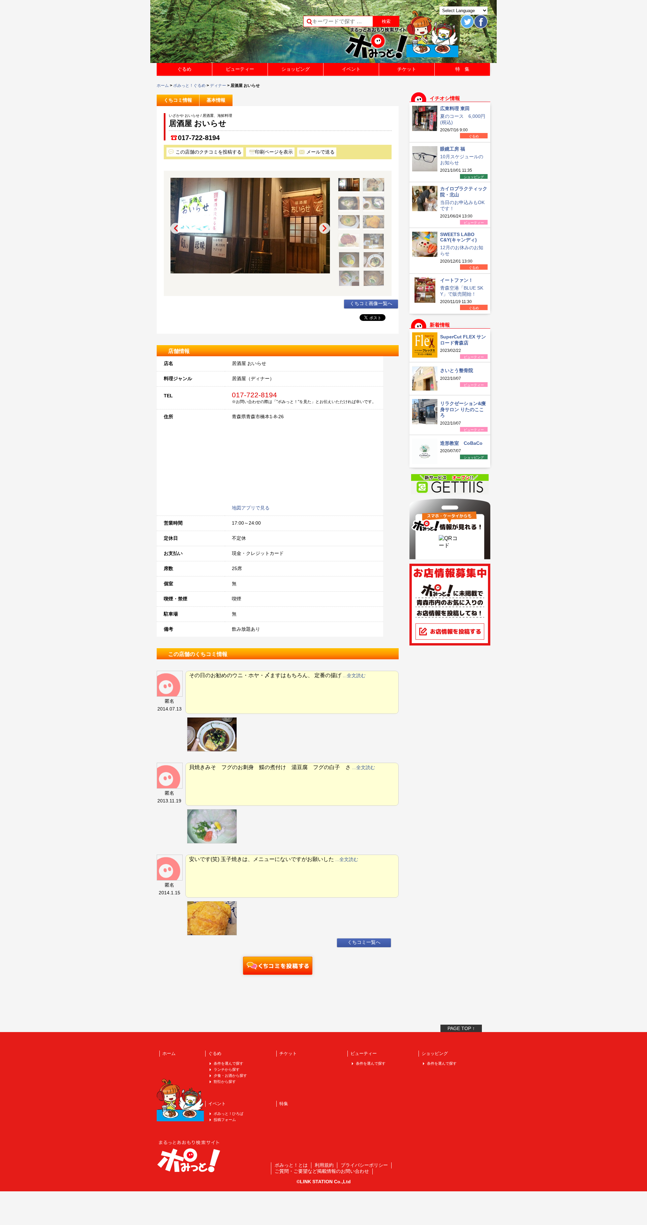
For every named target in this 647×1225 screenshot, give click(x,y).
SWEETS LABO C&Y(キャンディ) (458, 237)
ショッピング (295, 69)
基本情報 (216, 100)
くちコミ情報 (178, 100)
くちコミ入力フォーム (277, 966)
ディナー (218, 85)
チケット (406, 69)
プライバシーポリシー (364, 1165)
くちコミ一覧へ (363, 942)
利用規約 (324, 1165)
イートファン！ (456, 280)
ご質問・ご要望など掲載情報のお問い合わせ (322, 1171)
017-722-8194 (199, 137)
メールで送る (320, 152)
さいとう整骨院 (456, 370)
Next (324, 228)
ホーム (163, 85)
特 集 (462, 69)
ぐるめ (184, 69)
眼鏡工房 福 (452, 149)
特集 (283, 1103)
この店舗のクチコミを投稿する (209, 152)
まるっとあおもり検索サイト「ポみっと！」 (207, 34)
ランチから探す (227, 1069)
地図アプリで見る (251, 507)
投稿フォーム (225, 1120)
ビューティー (240, 69)
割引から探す (225, 1082)
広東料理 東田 (455, 108)
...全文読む (354, 675)
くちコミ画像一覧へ (371, 303)
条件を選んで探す (228, 1063)
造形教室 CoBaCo (461, 443)
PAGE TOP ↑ (461, 1028)
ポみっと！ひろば (228, 1114)
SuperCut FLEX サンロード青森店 (463, 339)
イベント (351, 69)
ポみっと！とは (291, 1165)
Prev (176, 228)
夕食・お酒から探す (230, 1075)
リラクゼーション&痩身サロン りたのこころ (463, 409)
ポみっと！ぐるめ (189, 85)
